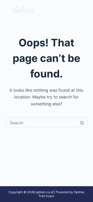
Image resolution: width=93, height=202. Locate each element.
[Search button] (82, 123)
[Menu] (80, 11)
